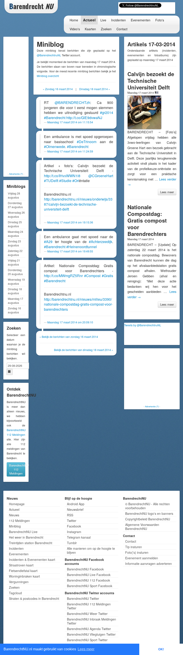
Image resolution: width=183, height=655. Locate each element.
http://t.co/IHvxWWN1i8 (62, 175)
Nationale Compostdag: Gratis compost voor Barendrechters (147, 220)
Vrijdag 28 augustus (14, 195)
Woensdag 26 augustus (16, 214)
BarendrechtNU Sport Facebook (89, 586)
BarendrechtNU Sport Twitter (87, 640)
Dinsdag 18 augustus (15, 291)
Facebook (74, 526)
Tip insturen (133, 547)
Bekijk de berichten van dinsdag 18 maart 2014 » (83, 350)
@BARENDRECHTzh (72, 102)
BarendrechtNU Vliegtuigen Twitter (91, 634)
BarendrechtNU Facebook (85, 569)
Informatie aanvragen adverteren (148, 563)
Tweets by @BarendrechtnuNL (142, 325)
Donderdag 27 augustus (15, 205)
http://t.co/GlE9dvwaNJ (84, 117)
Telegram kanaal (79, 537)
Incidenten (118, 20)
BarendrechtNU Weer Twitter (87, 613)
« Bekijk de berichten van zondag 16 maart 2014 (69, 337)
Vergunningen (19, 582)
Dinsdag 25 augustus (15, 224)
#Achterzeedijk (100, 241)
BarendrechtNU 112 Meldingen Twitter (89, 606)
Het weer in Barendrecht (26, 537)
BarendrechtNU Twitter (83, 598)
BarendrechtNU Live (23, 531)
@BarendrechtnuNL (49, 55)
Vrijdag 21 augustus (14, 262)
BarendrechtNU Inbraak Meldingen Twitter (91, 621)
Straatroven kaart (21, 565)
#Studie (65, 180)
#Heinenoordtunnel (81, 246)
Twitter (71, 520)
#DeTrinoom (86, 141)
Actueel (89, 20)
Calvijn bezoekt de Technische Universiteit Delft (150, 80)
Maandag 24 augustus (15, 233)
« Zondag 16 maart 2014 (58, 89)
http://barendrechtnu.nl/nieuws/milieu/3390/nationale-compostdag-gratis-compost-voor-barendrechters (78, 304)
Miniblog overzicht (48, 76)
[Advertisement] (22, 104)
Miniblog (15, 526)
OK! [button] (161, 649)
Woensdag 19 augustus (16, 281)
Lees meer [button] (86, 649)
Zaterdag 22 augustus (15, 253)
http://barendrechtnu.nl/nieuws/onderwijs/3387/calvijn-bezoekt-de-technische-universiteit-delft (78, 204)
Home (74, 20)
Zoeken (106, 29)
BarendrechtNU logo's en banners (149, 513)
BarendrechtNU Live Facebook (88, 574)
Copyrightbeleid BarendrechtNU (147, 519)
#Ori (75, 180)
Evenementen (140, 20)
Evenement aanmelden (141, 558)
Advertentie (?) (16, 173)
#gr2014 (106, 112)
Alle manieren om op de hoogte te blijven (91, 550)
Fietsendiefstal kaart (23, 570)
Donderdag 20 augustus (15, 272)
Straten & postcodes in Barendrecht (34, 598)
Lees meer (167, 192)
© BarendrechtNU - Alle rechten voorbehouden (147, 506)
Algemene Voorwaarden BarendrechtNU (142, 526)
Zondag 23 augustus (14, 243)
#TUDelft (51, 180)
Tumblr (72, 543)
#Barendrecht (54, 117)
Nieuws (14, 515)
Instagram (74, 531)
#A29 (48, 241)
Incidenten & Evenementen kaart (32, 559)
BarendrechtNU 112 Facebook (88, 580)
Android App (75, 504)
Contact (121, 29)
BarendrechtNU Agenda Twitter (89, 629)
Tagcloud (15, 593)
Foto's (159, 20)
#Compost (92, 275)
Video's (75, 29)
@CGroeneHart (100, 175)
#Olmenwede (54, 146)
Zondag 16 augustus (14, 310)
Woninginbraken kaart (24, 576)
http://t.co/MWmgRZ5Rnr (63, 275)
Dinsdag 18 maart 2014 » (94, 89)
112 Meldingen (19, 520)
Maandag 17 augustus (15, 300)
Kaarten (90, 29)
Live (103, 20)
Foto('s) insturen (136, 552)
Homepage (17, 504)
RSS (70, 515)
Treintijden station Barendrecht (30, 543)
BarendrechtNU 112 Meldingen (17, 469)
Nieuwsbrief (75, 509)
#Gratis (107, 275)
